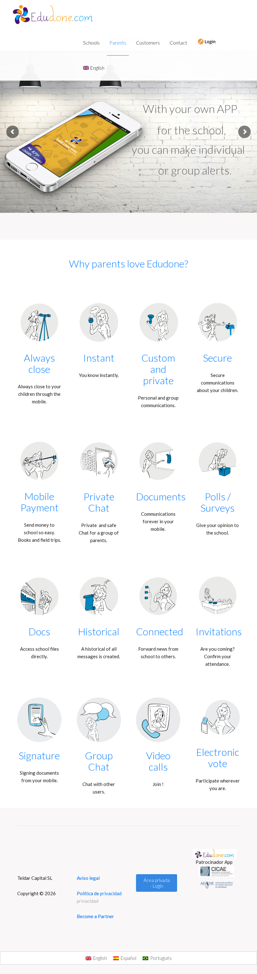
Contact (178, 43)
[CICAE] (218, 871)
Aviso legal (88, 878)
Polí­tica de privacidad (88, 897)
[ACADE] (218, 885)
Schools (91, 43)
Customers (148, 43)
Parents (117, 43)
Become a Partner (95, 916)
